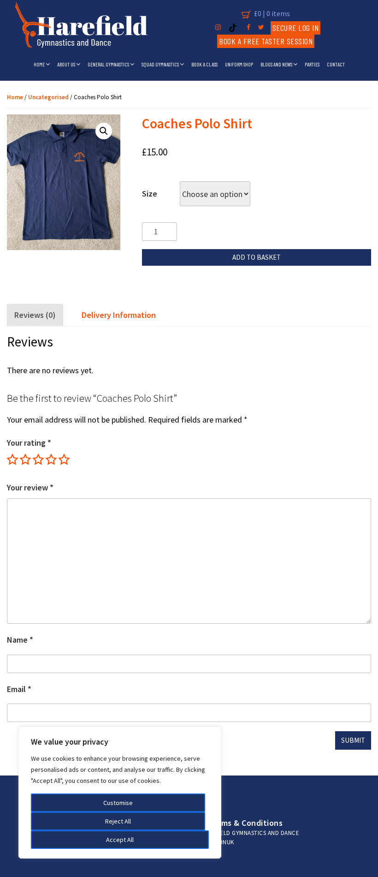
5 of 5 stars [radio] (64, 459)
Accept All (120, 839)
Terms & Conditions (245, 822)
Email (19, 689)
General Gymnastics (109, 64)
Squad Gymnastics (161, 64)
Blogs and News (276, 64)
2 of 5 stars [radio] (25, 459)
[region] (119, 793)
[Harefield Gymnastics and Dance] (81, 27)
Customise (118, 803)
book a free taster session (266, 41)
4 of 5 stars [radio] (51, 459)
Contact (336, 64)
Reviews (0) (35, 315)
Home (40, 64)
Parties (312, 64)
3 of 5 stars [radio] (38, 459)
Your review (30, 487)
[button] (103, 131)
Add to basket (256, 257)
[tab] (35, 315)
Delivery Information (119, 315)
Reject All (118, 821)
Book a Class (204, 64)
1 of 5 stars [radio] (12, 459)
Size (149, 193)
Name (20, 639)
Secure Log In (295, 28)
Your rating (29, 442)
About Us (66, 64)
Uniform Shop (239, 64)
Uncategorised (48, 97)
